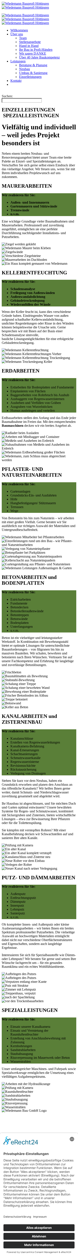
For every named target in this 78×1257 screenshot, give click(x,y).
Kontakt (15, 80)
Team (23, 38)
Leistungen (18, 61)
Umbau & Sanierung (33, 73)
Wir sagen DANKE (32, 53)
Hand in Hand (29, 46)
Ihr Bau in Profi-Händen (35, 49)
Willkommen (19, 30)
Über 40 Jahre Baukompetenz (39, 57)
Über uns (16, 34)
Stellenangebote (30, 42)
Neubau (24, 69)
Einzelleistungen (30, 77)
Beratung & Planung (33, 65)
